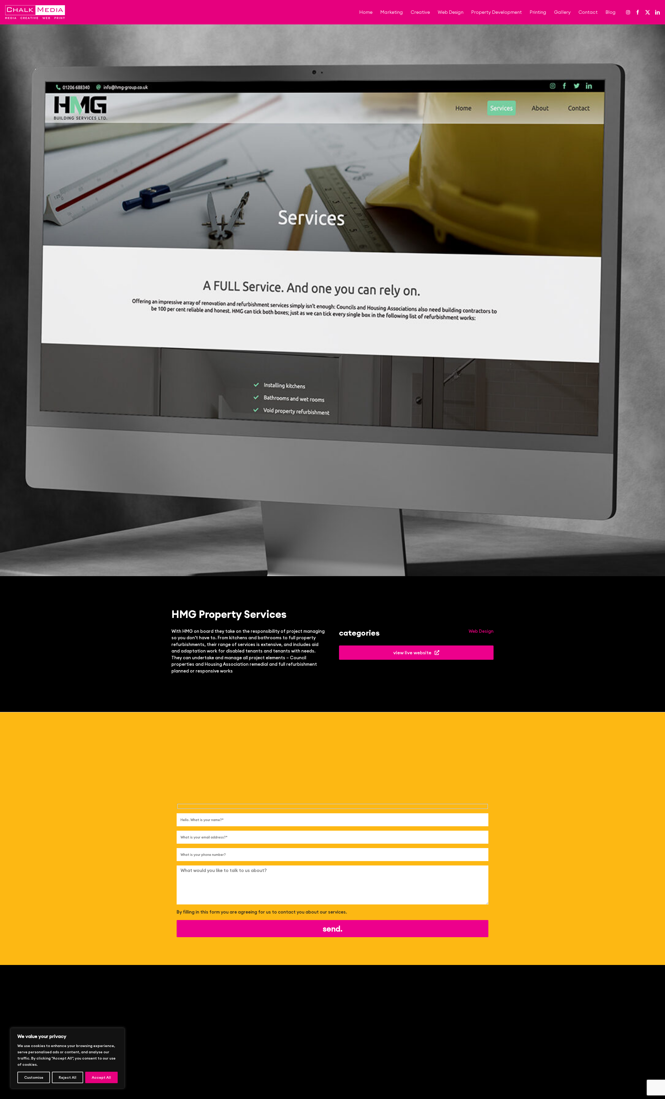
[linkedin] (657, 12)
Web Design (481, 631)
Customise (33, 1077)
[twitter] (647, 12)
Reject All (67, 1077)
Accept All (101, 1077)
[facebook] (637, 12)
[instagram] (628, 12)
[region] (67, 1058)
